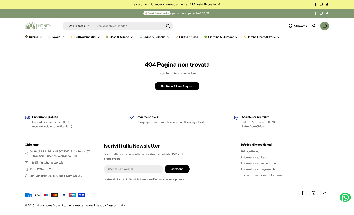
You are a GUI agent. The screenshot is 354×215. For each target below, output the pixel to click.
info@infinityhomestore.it (46, 162)
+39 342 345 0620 (41, 169)
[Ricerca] (168, 26)
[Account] (313, 26)
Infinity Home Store (47, 205)
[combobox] (118, 26)
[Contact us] (345, 197)
